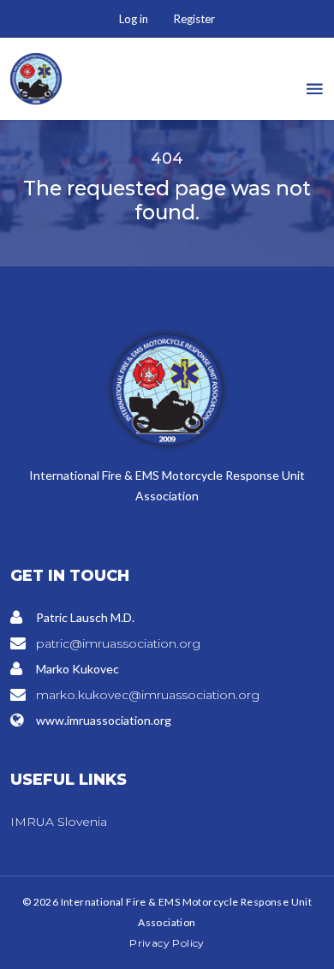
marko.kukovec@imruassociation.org (147, 695)
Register (194, 19)
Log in (133, 19)
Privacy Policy (167, 942)
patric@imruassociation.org (118, 643)
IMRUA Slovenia (58, 821)
